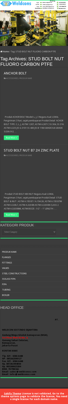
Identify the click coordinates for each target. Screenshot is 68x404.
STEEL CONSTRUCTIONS (14, 273)
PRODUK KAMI (25, 78)
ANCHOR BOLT (15, 73)
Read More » (11, 138)
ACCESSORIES (12, 78)
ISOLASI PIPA (9, 279)
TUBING (6, 289)
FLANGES (6, 257)
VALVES (5, 268)
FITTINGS (7, 262)
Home (5, 51)
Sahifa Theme (12, 393)
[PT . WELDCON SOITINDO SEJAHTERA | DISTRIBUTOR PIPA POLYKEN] (34, 23)
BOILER (5, 295)
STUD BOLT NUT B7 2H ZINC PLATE (31, 150)
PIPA (4, 284)
